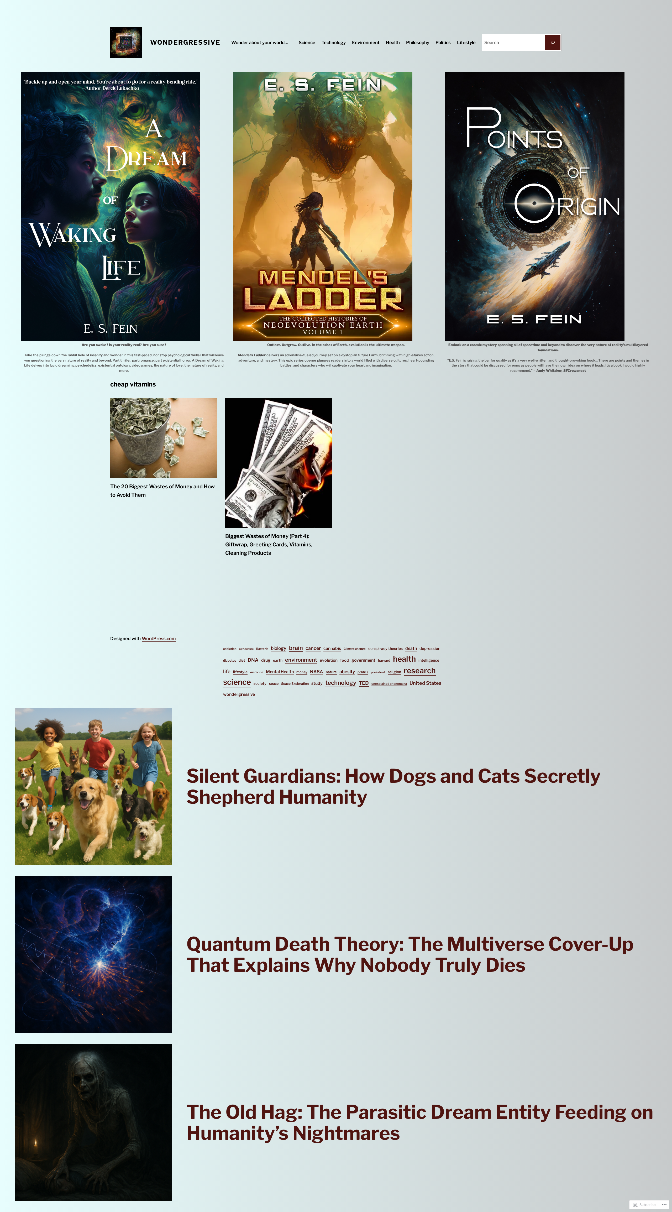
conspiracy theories (385, 648)
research (420, 670)
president (378, 672)
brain (296, 647)
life (226, 671)
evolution (329, 660)
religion (394, 672)
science (237, 682)
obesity (347, 671)
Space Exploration (295, 684)
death (411, 648)
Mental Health (280, 671)
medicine (256, 672)
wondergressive (239, 694)
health (404, 659)
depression (429, 648)
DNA (253, 660)
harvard (384, 660)
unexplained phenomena (389, 684)
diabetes (229, 660)
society (260, 683)
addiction (230, 649)
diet (242, 660)
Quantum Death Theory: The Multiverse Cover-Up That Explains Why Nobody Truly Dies (410, 954)
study (317, 683)
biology (278, 648)
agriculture (246, 649)
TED (364, 683)
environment (301, 660)
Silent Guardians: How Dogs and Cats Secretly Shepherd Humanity (393, 786)
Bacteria (262, 649)
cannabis (332, 648)
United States (425, 683)
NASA (316, 671)
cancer (313, 648)
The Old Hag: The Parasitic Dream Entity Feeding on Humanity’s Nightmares (419, 1122)
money (301, 672)
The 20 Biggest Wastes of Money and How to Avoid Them (162, 490)
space (274, 684)
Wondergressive (185, 42)
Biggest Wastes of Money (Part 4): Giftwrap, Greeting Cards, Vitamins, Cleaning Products (268, 544)
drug (265, 660)
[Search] (552, 42)
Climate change (355, 649)
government (363, 660)
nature (331, 672)
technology (340, 682)
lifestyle (240, 672)
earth (277, 660)
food (344, 660)
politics (363, 672)
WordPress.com (159, 638)
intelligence (428, 660)
